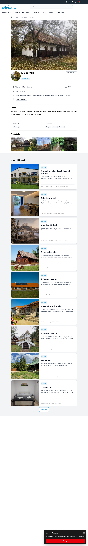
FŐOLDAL (15, 17)
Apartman (23, 17)
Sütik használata (80, 536)
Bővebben (44, 409)
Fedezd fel (6, 12)
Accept (65, 541)
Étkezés (25, 12)
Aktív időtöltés (48, 12)
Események (61, 12)
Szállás (16, 12)
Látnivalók (35, 12)
